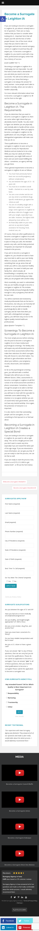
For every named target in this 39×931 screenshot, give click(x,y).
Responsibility (13, 693)
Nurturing (12, 698)
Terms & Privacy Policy (13, 597)
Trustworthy (13, 702)
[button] (3, 19)
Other (10, 707)
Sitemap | (20, 903)
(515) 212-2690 (20, 910)
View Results (19, 716)
